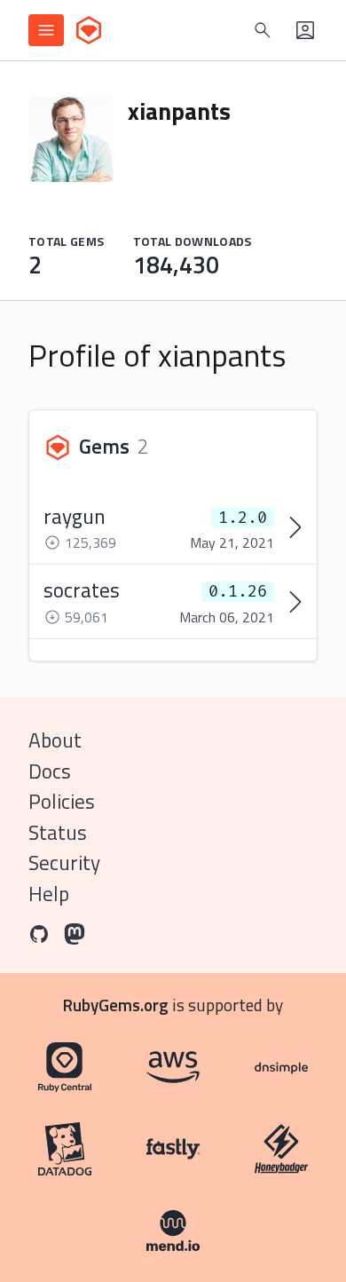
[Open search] (263, 30)
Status (57, 832)
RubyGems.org (116, 1004)
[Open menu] (46, 30)
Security (64, 862)
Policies (61, 801)
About (55, 740)
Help (48, 893)
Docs (49, 771)
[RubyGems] (89, 30)
